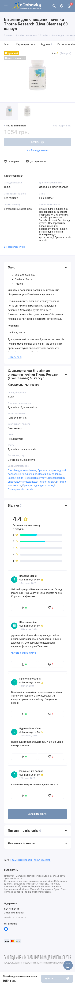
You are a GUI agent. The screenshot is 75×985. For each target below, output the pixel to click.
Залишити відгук (37, 813)
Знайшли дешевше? (37, 150)
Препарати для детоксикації (38, 485)
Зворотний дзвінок (14, 912)
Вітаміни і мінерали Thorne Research (30, 860)
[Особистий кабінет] (62, 6)
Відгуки (46, 44)
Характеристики (25, 44)
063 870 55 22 (12, 909)
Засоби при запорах (49, 474)
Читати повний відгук (23, 652)
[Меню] (6, 6)
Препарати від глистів (20, 489)
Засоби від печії (16, 477)
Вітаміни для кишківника (22, 470)
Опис (7, 44)
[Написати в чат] (68, 965)
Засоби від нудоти (37, 477)
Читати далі (14, 357)
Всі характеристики (14, 247)
